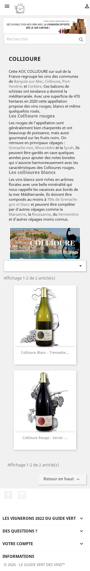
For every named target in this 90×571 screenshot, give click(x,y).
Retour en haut (62, 479)
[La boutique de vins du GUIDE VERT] (45, 25)
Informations (18, 556)
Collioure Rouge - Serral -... (45, 437)
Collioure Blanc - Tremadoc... (45, 352)
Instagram (22, 495)
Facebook (8, 495)
